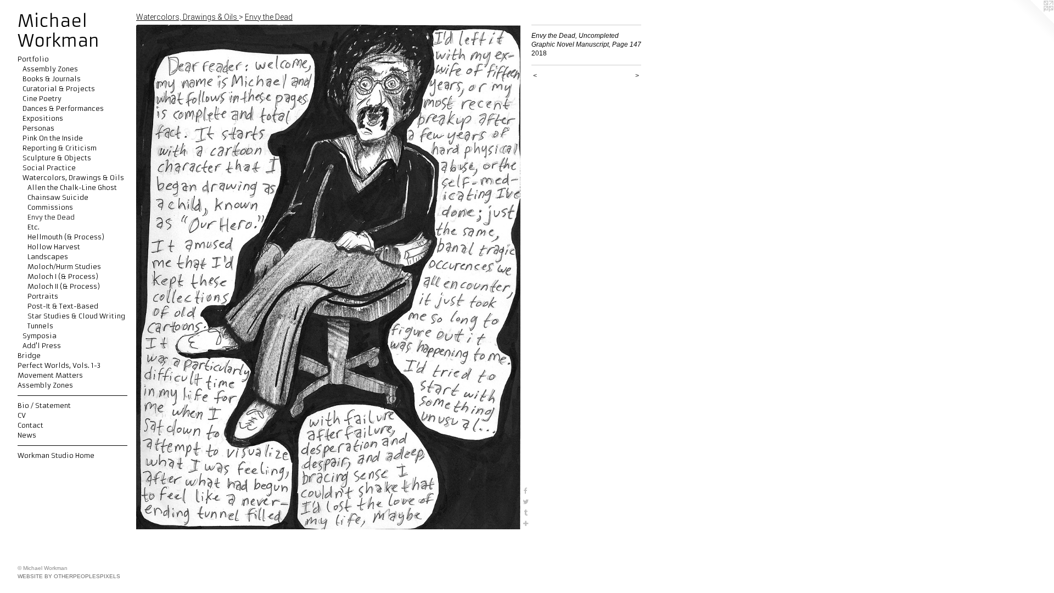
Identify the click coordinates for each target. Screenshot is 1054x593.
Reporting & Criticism (60, 148)
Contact (30, 425)
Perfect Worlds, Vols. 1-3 (59, 365)
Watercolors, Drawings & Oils (73, 178)
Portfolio (33, 59)
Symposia (40, 336)
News (27, 435)
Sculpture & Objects (57, 158)
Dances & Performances (63, 108)
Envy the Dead (51, 217)
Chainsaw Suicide (57, 197)
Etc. (33, 227)
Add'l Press (42, 346)
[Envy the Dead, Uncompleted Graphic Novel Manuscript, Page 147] (328, 277)
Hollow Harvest (53, 247)
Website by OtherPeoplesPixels (69, 576)
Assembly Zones (50, 69)
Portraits (42, 296)
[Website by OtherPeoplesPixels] (1032, 22)
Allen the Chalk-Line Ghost (72, 187)
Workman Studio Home (56, 455)
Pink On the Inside (53, 138)
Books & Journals (52, 79)
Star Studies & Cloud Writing (76, 316)
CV (22, 415)
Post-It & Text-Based (62, 306)
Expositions (43, 118)
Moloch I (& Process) (62, 276)
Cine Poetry (42, 98)
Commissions (50, 207)
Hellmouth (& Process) (65, 237)
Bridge (29, 355)
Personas (38, 128)
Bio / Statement (44, 405)
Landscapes (47, 257)
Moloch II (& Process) (63, 286)
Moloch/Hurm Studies (64, 266)
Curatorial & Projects (59, 89)
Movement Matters (50, 375)
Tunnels (40, 326)
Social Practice (49, 168)
